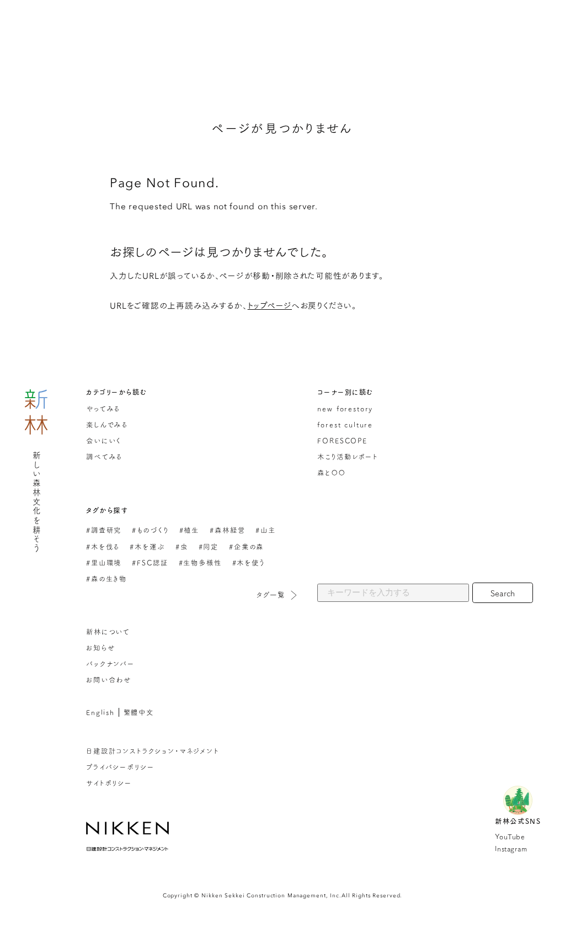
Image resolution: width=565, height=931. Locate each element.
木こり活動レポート (347, 456)
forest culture (345, 424)
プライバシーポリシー (120, 766)
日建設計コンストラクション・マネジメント (152, 750)
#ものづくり (150, 530)
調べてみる (104, 456)
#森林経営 (227, 530)
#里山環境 (103, 562)
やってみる (103, 408)
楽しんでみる (106, 424)
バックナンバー (110, 663)
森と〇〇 (331, 472)
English (100, 712)
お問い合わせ (108, 679)
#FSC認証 (150, 562)
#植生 (189, 530)
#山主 (265, 530)
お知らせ (100, 647)
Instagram (511, 848)
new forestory (345, 408)
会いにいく (103, 440)
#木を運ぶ (147, 546)
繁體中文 (139, 712)
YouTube (510, 836)
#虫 (181, 546)
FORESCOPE (342, 440)
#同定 (208, 546)
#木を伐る (102, 546)
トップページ (270, 305)
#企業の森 (246, 546)
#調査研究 (103, 530)
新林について (108, 631)
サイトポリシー (109, 782)
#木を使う (248, 562)
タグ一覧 (271, 594)
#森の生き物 (106, 578)
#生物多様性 (200, 562)
